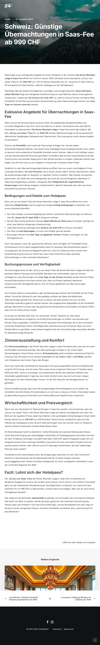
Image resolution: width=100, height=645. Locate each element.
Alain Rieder (77, 542)
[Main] (50, 599)
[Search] (86, 5)
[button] (94, 5)
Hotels (7, 19)
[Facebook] (47, 623)
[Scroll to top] (95, 640)
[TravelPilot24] (8, 5)
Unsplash (91, 542)
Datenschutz (69, 629)
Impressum (57, 629)
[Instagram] (52, 623)
